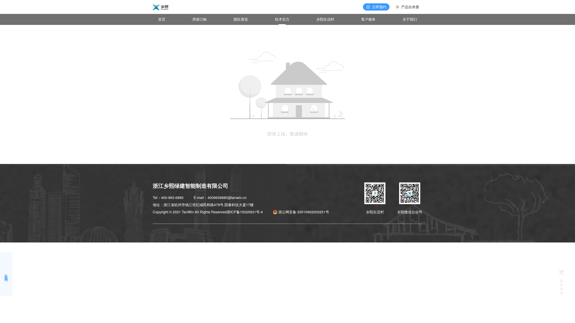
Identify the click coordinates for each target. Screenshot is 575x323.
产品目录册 (410, 6)
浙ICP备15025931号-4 (245, 211)
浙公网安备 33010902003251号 (303, 211)
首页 (161, 19)
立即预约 (379, 6)
